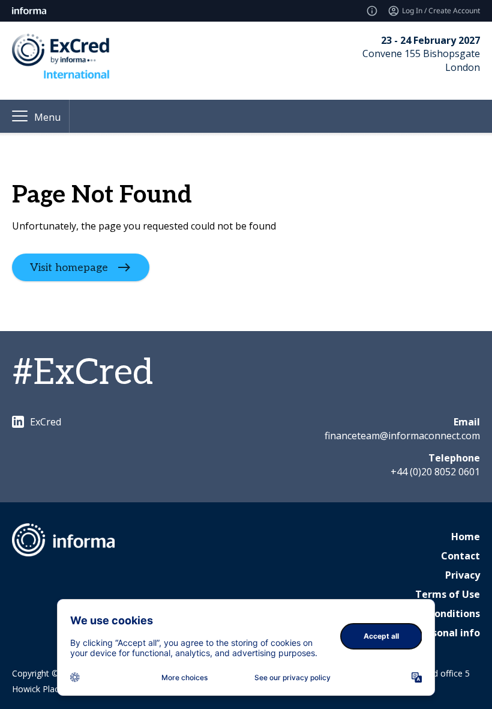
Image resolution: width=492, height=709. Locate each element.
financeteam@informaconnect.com (402, 435)
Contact (460, 555)
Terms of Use (447, 594)
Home (465, 536)
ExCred (45, 421)
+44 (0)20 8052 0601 (435, 471)
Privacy (462, 575)
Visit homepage (69, 267)
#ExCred (82, 373)
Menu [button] (47, 117)
